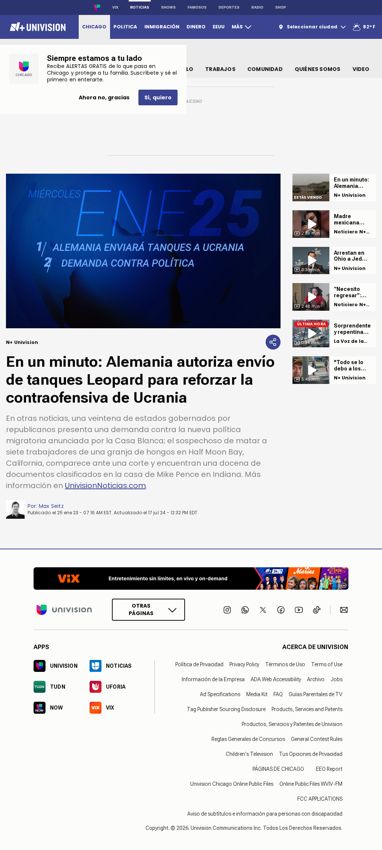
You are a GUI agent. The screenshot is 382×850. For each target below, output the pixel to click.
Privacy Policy (244, 664)
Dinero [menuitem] (196, 27)
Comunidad (265, 69)
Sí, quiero (158, 97)
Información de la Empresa (213, 679)
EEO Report (329, 769)
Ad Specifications (220, 694)
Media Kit (256, 694)
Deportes (229, 7)
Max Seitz (51, 506)
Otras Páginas (141, 609)
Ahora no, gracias (104, 97)
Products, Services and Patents (307, 709)
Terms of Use (326, 664)
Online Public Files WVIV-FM (310, 784)
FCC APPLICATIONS (319, 799)
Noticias (139, 7)
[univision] (37, 27)
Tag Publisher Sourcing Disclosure (226, 709)
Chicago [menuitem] (94, 27)
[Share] (273, 342)
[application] (143, 251)
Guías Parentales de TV (315, 694)
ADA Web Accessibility (276, 679)
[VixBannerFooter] (191, 578)
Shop (280, 7)
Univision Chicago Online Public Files (231, 784)
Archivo (316, 679)
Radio (257, 7)
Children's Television (249, 754)
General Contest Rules (316, 739)
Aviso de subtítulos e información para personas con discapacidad (264, 814)
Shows (168, 7)
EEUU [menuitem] (219, 27)
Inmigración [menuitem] (161, 27)
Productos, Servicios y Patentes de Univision (292, 724)
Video (361, 69)
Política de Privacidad (199, 664)
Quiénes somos (318, 69)
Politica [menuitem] (125, 27)
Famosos (197, 7)
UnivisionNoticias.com (105, 485)
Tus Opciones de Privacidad (310, 754)
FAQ (278, 694)
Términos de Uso (285, 664)
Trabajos (220, 69)
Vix (115, 7)
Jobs (336, 679)
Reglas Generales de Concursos (248, 739)
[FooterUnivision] (64, 610)
